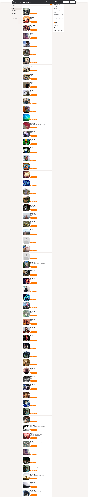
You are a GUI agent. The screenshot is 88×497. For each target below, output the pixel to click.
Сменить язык (14, 18)
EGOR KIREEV (32, 25)
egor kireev (32, 41)
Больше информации (28, 2)
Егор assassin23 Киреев (34, 409)
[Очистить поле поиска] (49, 4)
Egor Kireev (32, 9)
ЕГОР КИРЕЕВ (32, 115)
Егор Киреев (32, 58)
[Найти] (51, 4)
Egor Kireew (32, 254)
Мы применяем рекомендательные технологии (16, 23)
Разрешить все (66, 2)
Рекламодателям (14, 19)
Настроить (72, 2)
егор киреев (32, 66)
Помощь (18, 19)
